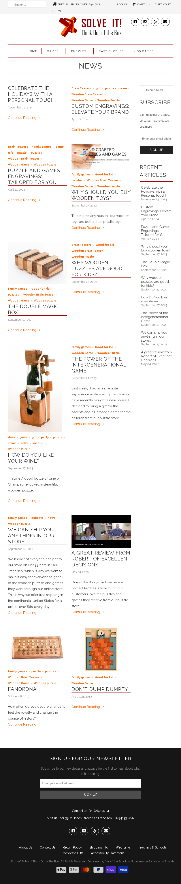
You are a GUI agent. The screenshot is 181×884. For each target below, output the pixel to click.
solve (25, 443)
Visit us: (52, 818)
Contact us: (80, 811)
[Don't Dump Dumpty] (101, 671)
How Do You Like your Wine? (31, 458)
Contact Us (47, 847)
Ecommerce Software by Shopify (153, 861)
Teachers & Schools (152, 847)
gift (98, 88)
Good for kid (104, 174)
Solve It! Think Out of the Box (40, 861)
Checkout (163, 4)
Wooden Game (82, 100)
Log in (122, 4)
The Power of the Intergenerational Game (99, 365)
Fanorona (22, 689)
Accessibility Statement (107, 853)
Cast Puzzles (111, 51)
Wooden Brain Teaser (87, 94)
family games (41, 146)
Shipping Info (98, 847)
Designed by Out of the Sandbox (109, 861)
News (90, 65)
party (45, 437)
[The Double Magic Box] (37, 283)
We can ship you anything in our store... (31, 535)
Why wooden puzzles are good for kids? (97, 268)
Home (32, 51)
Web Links (123, 847)
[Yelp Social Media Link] (155, 21)
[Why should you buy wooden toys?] (101, 168)
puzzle (22, 152)
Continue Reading (22, 118)
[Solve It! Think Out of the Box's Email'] (165, 21)
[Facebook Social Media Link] (135, 21)
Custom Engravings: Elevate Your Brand (100, 109)
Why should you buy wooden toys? (101, 195)
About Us (25, 847)
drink (11, 437)
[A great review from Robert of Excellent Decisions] (101, 547)
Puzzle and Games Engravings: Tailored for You (34, 176)
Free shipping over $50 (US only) (76, 5)
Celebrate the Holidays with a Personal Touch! (32, 94)
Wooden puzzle (108, 186)
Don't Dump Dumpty (100, 689)
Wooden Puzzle (108, 100)
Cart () (143, 4)
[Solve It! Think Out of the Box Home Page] (90, 27)
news (51, 517)
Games (52, 51)
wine (123, 88)
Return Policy (72, 847)
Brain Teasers (82, 88)
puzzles (110, 88)
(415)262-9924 (99, 811)
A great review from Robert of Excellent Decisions (101, 559)
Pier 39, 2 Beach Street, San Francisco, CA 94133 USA (96, 818)
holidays (37, 517)
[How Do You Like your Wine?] (35, 431)
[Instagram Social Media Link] (145, 21)
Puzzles (78, 51)
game (60, 146)
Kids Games (144, 51)
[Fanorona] (37, 665)
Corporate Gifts (72, 853)
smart (12, 443)
